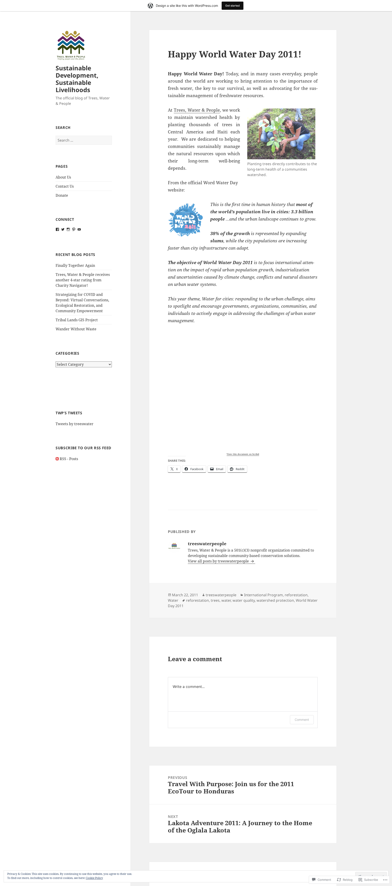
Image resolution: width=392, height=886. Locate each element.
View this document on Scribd (243, 454)
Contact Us (65, 186)
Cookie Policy (94, 878)
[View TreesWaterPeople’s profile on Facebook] (57, 229)
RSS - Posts (69, 458)
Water (173, 600)
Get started (232, 5)
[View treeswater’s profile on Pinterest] (74, 229)
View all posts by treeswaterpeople (219, 561)
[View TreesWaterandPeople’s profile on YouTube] (79, 229)
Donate (62, 195)
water (226, 600)
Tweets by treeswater (74, 423)
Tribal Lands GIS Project (77, 319)
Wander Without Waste (76, 328)
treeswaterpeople (221, 594)
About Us (63, 177)
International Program (263, 594)
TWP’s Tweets (69, 412)
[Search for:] (84, 140)
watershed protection (275, 600)
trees (215, 600)
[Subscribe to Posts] (57, 458)
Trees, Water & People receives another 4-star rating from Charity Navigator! (83, 280)
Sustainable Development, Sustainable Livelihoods (77, 79)
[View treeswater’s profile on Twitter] (63, 229)
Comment (302, 720)
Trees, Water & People (197, 110)
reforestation (296, 594)
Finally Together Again (75, 265)
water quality (244, 600)
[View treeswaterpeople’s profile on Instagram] (68, 229)
